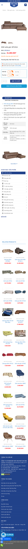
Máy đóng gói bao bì (10, 545)
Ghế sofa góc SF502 (20, 363)
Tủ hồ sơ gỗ (7, 183)
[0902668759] (1, 538)
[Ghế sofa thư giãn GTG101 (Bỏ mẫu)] (7, 417)
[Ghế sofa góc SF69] (20, 437)
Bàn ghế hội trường (8, 199)
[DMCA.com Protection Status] (5, 474)
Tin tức (2, 496)
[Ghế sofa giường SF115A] (7, 396)
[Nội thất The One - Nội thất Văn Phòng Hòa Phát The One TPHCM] (14, 4)
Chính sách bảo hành (6, 512)
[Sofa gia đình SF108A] (7, 250)
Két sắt (6, 197)
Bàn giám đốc (7, 178)
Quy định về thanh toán (6, 506)
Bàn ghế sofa (10, 10)
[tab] (14, 98)
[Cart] (25, 5)
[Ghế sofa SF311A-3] (20, 417)
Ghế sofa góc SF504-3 (7, 384)
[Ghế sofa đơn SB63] (20, 374)
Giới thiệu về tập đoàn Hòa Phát (8, 491)
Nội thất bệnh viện (8, 213)
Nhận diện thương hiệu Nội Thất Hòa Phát (11, 485)
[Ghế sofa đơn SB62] (7, 437)
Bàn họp (6, 181)
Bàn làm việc (7, 175)
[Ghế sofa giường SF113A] (7, 333)
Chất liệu (4, 71)
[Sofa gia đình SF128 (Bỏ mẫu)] (7, 312)
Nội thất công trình (8, 202)
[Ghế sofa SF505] (7, 292)
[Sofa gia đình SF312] (7, 354)
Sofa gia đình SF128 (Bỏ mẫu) (7, 321)
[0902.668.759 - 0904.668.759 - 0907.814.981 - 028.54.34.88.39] (1, 545)
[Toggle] (26, 173)
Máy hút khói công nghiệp (14, 547)
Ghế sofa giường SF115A (7, 405)
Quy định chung (5, 504)
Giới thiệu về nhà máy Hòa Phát (8, 483)
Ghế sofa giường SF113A (7, 342)
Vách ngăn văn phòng (9, 207)
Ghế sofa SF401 (20, 404)
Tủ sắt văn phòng (8, 186)
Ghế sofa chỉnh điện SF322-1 (20, 260)
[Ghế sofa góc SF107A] (20, 312)
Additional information (11, 100)
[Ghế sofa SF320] (20, 272)
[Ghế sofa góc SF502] (20, 354)
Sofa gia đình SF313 (20, 301)
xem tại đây (18, 65)
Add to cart (16, 81)
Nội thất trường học (8, 205)
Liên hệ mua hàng (5, 493)
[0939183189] (1, 542)
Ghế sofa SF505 (7, 301)
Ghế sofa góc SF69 (20, 446)
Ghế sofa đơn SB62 (7, 446)
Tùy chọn (4, 75)
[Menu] (2, 5)
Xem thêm (13, 163)
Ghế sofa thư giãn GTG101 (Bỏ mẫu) (8, 426)
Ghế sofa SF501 (7, 281)
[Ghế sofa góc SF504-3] (7, 374)
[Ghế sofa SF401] (20, 396)
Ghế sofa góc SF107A (20, 321)
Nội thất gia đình (8, 210)
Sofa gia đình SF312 (7, 363)
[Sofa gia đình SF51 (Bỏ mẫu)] (20, 333)
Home (4, 10)
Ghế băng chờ (7, 194)
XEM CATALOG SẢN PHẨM (14, 86)
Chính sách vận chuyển (6, 509)
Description (8, 98)
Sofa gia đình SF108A (7, 260)
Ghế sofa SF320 (20, 281)
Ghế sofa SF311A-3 (20, 426)
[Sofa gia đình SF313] (20, 292)
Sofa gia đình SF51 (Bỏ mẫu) (20, 342)
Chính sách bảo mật (6, 517)
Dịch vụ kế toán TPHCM (20, 545)
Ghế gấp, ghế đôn (8, 189)
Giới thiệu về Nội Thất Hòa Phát (8, 488)
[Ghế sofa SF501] (7, 272)
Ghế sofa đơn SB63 (20, 383)
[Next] (24, 26)
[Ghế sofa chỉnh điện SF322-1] (20, 250)
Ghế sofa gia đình (20, 10)
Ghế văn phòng (8, 173)
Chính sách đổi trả (5, 514)
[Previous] (3, 26)
